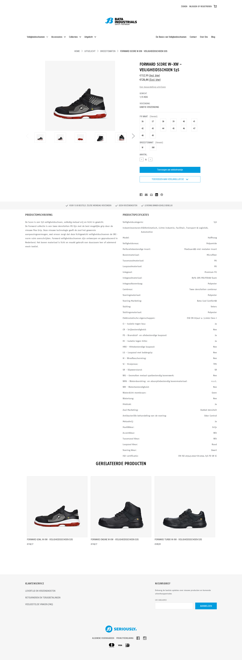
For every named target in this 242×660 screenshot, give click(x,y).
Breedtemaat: (151, 142)
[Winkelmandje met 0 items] (215, 6)
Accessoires (56, 37)
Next (133, 136)
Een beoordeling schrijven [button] (153, 87)
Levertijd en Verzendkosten (40, 591)
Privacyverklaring (124, 638)
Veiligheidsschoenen (36, 37)
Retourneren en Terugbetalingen (42, 597)
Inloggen (193, 6)
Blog (213, 37)
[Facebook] (141, 194)
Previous (27, 136)
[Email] (146, 194)
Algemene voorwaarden (103, 638)
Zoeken (184, 6)
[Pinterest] (161, 194)
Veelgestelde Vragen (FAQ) (39, 604)
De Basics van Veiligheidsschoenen (171, 37)
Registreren (206, 6)
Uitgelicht (88, 37)
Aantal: (143, 154)
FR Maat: (148, 116)
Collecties (73, 37)
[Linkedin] (156, 194)
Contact (193, 37)
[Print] (151, 194)
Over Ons (204, 37)
